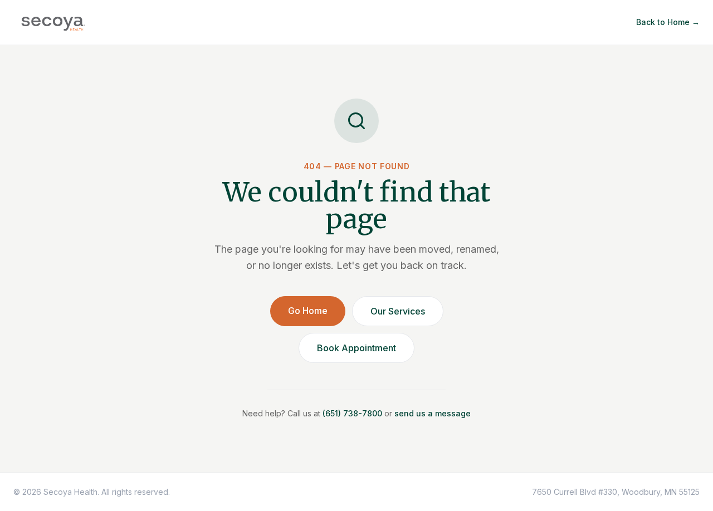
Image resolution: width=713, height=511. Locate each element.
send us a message (432, 413)
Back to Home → (668, 22)
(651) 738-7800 (352, 413)
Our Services (397, 311)
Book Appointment (356, 347)
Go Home (308, 310)
